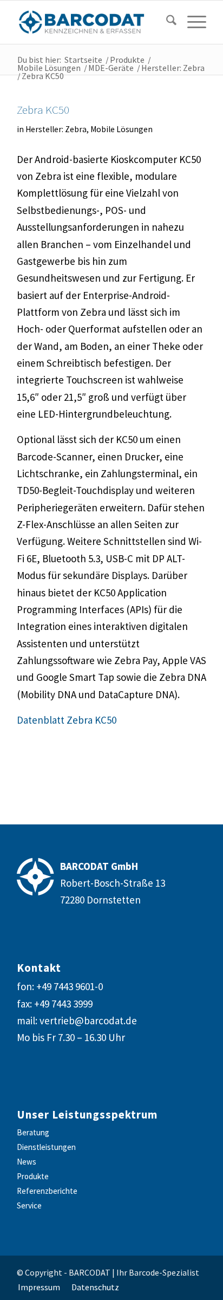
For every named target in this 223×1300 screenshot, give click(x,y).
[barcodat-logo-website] (92, 22)
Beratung (33, 1132)
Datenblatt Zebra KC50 (66, 719)
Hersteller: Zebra (56, 129)
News (26, 1161)
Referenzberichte (47, 1191)
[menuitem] (163, 22)
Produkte (33, 1176)
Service (29, 1205)
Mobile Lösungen (121, 129)
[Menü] (191, 22)
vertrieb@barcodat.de (88, 1020)
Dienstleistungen (46, 1147)
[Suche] (165, 22)
